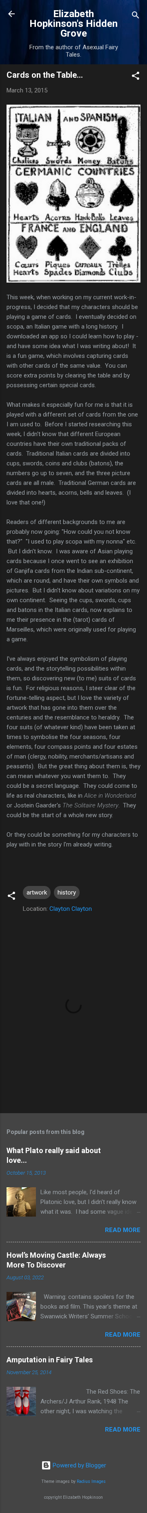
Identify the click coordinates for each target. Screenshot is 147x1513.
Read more (122, 1230)
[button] (135, 77)
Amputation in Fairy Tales (50, 1359)
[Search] (135, 16)
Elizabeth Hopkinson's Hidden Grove (73, 23)
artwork (37, 892)
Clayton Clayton (70, 908)
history (67, 892)
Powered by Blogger (78, 1465)
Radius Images (91, 1481)
